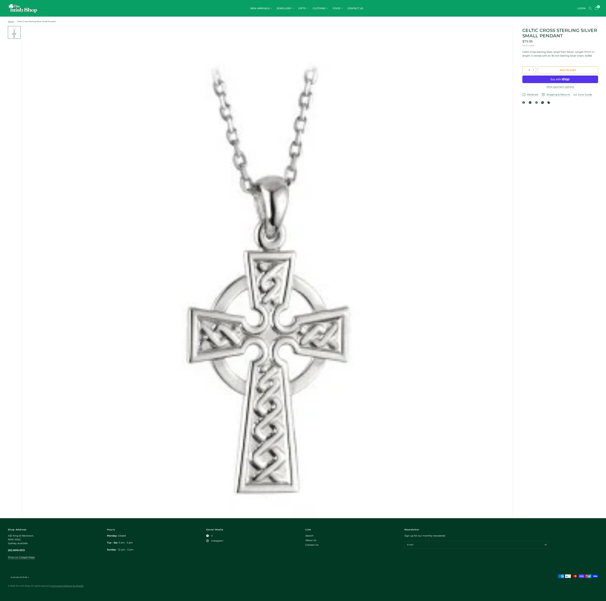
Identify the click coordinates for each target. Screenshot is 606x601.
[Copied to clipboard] (549, 102)
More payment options (560, 86)
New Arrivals (259, 8)
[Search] (590, 8)
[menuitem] (261, 8)
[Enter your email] (545, 544)
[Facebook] (524, 102)
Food (336, 8)
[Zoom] (506, 33)
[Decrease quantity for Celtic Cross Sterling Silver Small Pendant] (525, 70)
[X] (531, 102)
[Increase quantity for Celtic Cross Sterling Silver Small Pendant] (533, 70)
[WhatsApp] (543, 102)
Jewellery (283, 8)
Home (11, 21)
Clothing (319, 8)
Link (308, 529)
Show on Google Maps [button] (21, 557)
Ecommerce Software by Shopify (67, 586)
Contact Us (355, 8)
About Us (310, 540)
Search (309, 535)
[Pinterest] (537, 102)
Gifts (302, 8)
